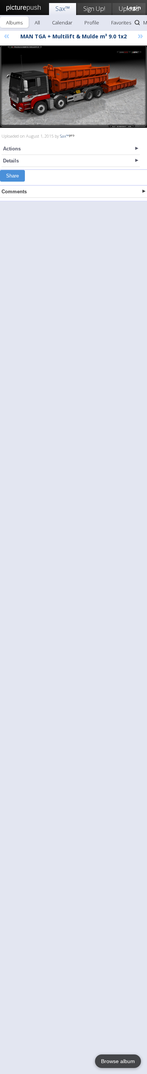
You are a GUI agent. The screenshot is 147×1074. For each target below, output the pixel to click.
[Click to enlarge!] (73, 87)
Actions (12, 149)
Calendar (62, 22)
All (37, 22)
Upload (129, 8)
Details (11, 161)
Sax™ (62, 8)
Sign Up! (94, 8)
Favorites (121, 22)
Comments (14, 191)
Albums (14, 22)
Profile (91, 22)
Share (12, 176)
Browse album (118, 1061)
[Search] (137, 23)
